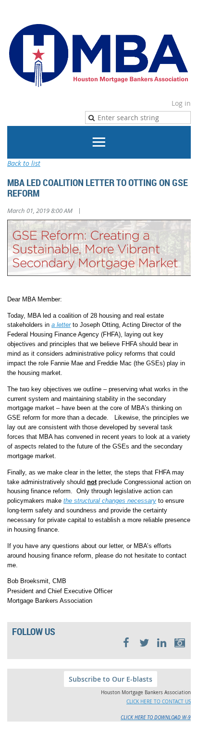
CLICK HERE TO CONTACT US (158, 701)
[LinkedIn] (161, 642)
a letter (61, 324)
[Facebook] (126, 642)
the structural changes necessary (109, 500)
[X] (143, 642)
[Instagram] (179, 642)
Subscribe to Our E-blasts (110, 679)
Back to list (23, 163)
